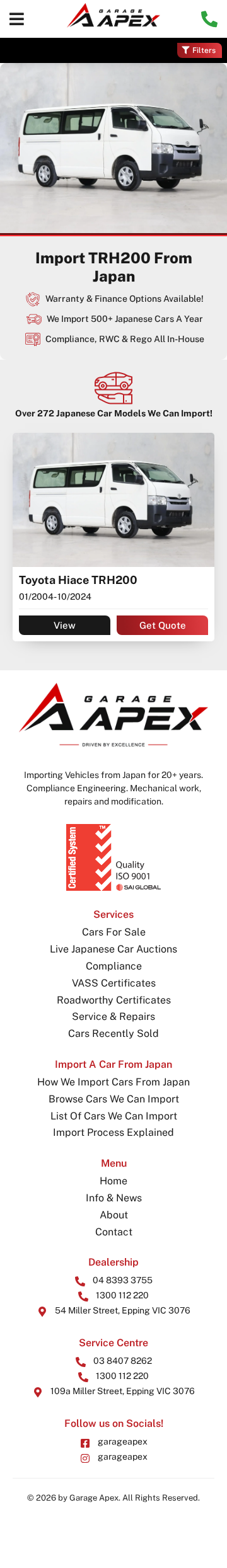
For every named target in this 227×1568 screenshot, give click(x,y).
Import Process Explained (113, 1132)
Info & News (114, 1198)
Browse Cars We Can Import (114, 1099)
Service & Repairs (113, 1016)
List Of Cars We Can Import (113, 1116)
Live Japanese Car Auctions (113, 949)
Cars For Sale (114, 932)
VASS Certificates (114, 983)
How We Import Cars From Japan (113, 1082)
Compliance (114, 966)
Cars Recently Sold (113, 1033)
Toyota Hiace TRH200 (78, 580)
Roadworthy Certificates (114, 1000)
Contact (113, 1232)
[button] (16, 18)
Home (113, 1181)
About (114, 1215)
